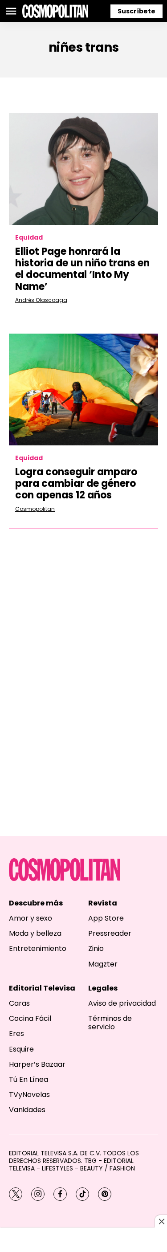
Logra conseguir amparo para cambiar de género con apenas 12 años (76, 483)
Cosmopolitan (35, 509)
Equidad (29, 237)
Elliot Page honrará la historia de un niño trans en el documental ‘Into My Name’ (82, 269)
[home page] (55, 11)
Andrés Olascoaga (41, 300)
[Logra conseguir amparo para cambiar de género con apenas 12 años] (83, 389)
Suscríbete (136, 11)
